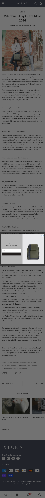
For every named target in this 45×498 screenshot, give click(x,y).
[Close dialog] (43, 236)
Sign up (11, 253)
